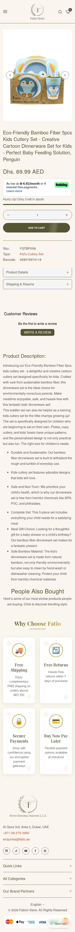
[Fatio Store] (37, 11)
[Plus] (66, 215)
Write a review (37, 332)
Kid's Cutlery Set (31, 254)
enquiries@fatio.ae (16, 839)
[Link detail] (6, 850)
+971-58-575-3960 (16, 833)
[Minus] (8, 215)
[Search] (60, 11)
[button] (65, 75)
